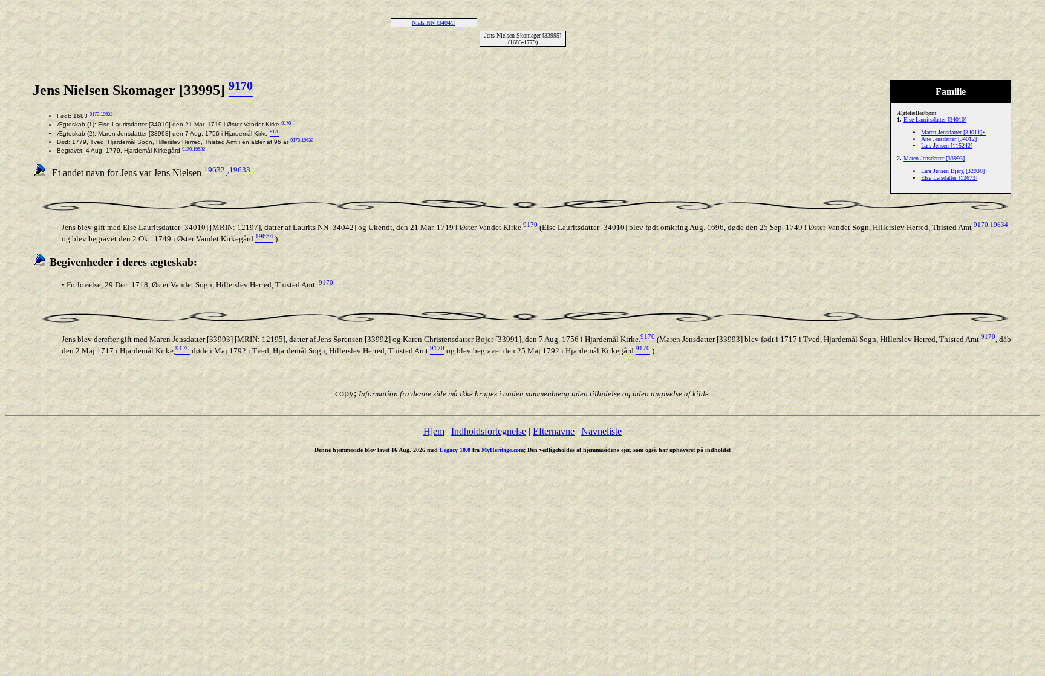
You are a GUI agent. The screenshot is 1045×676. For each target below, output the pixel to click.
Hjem (433, 431)
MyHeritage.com (502, 450)
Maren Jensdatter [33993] (934, 158)
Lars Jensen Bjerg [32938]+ (954, 171)
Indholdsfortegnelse (488, 431)
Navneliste (601, 431)
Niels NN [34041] (433, 22)
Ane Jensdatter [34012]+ (950, 139)
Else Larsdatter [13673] (949, 177)
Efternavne (554, 431)
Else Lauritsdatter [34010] (934, 119)
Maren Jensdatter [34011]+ (953, 132)
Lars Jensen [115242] (946, 145)
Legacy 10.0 (455, 450)
